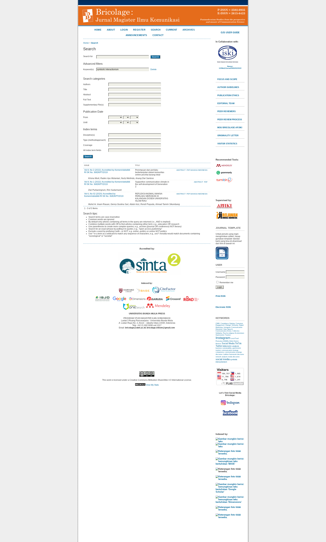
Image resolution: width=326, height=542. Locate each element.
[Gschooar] (230, 492)
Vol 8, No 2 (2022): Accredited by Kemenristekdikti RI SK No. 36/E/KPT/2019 (107, 171)
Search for (88, 56)
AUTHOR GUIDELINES (228, 87)
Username (220, 272)
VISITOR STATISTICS (227, 143)
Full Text (87, 99)
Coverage (87, 145)
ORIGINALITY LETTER (228, 135)
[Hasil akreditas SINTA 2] (149, 274)
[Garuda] (230, 509)
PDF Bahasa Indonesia (197, 170)
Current (171, 30)
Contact (158, 35)
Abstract (87, 94)
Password (220, 277)
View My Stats (152, 385)
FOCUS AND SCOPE (227, 79)
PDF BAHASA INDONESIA (197, 194)
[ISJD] (230, 479)
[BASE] (230, 464)
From (85, 117)
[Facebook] (230, 416)
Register (139, 30)
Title (85, 89)
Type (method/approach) (94, 140)
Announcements (136, 35)
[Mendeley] (224, 167)
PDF (205, 182)
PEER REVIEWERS (226, 111)
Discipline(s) (89, 135)
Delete (153, 69)
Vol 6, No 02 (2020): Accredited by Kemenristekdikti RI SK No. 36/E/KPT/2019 (103, 195)
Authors (86, 84)
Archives (189, 30)
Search (156, 30)
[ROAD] (230, 517)
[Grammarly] (224, 174)
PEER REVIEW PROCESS (229, 119)
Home (98, 30)
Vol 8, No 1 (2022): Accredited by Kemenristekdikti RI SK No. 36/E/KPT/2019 (107, 183)
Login (124, 30)
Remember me (226, 282)
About (111, 30)
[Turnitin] (224, 182)
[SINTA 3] (230, 441)
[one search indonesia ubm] (133, 309)
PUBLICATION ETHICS (228, 95)
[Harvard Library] (230, 453)
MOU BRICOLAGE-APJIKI (229, 127)
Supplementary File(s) (93, 105)
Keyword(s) (88, 69)
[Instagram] (230, 406)
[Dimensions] (230, 502)
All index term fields (92, 150)
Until (85, 122)
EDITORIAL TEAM (225, 103)
